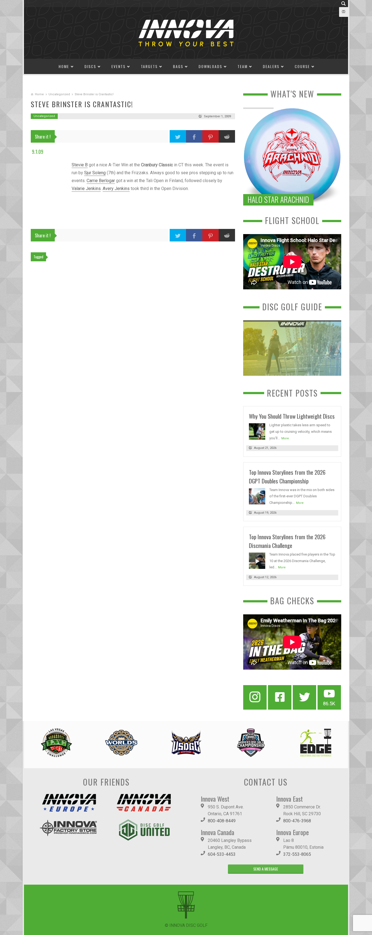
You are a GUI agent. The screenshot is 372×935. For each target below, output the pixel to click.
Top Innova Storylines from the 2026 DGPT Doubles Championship (287, 476)
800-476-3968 (297, 820)
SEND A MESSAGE (265, 869)
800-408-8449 (222, 820)
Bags (178, 66)
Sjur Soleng (95, 172)
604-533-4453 (222, 854)
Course (302, 66)
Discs (90, 66)
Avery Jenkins (116, 188)
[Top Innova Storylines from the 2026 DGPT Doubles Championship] (257, 495)
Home (64, 66)
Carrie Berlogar (101, 180)
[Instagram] (255, 697)
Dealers (271, 66)
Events (118, 66)
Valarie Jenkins (86, 188)
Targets (149, 66)
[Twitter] (304, 697)
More (285, 438)
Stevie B (80, 164)
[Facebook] (279, 697)
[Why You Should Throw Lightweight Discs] (257, 431)
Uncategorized (59, 94)
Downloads (210, 66)
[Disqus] (133, 340)
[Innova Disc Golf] (186, 32)
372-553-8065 (297, 854)
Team (242, 66)
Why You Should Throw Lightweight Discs (292, 416)
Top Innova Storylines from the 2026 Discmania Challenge (287, 541)
